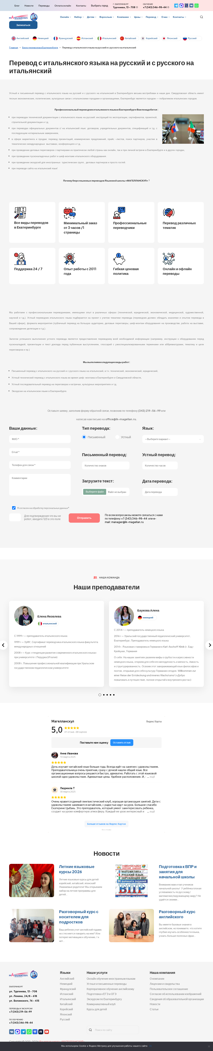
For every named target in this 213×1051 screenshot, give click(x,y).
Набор (78, 16)
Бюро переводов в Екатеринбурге (40, 47)
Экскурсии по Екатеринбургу (104, 999)
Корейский (151, 38)
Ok (150, 1046)
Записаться (23, 24)
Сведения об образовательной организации (177, 999)
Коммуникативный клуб (101, 1004)
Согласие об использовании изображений (175, 994)
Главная (13, 47)
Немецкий (43, 38)
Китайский (130, 38)
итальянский (50, 623)
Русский (192, 38)
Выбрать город (99, 5)
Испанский (87, 38)
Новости (28, 5)
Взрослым (106, 16)
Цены (137, 16)
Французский (66, 38)
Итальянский (109, 38)
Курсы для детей (97, 1009)
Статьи (154, 1009)
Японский (172, 38)
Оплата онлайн (63, 5)
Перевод (151, 16)
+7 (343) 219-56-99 (20, 1011)
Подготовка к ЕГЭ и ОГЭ (101, 994)
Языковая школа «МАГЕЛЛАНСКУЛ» (62, 1041)
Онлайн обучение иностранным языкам (111, 978)
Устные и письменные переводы (107, 983)
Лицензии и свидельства (165, 983)
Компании (123, 16)
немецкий (148, 617)
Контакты (81, 5)
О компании (157, 978)
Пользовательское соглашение (169, 989)
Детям (90, 16)
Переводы (44, 5)
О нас (164, 16)
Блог (16, 5)
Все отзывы (106, 830)
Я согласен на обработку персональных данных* (43, 507)
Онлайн (64, 16)
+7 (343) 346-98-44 (155, 7)
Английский (22, 38)
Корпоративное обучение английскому (110, 989)
